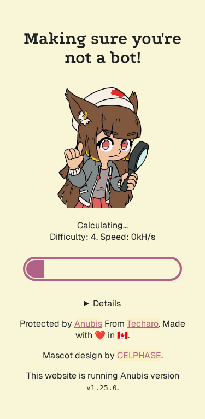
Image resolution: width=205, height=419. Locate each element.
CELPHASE (139, 355)
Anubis (88, 323)
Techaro (143, 323)
